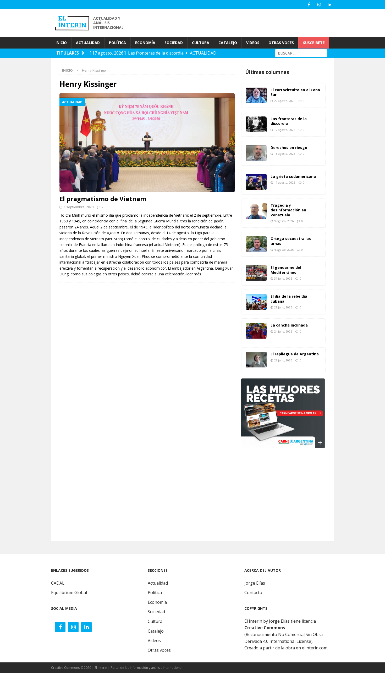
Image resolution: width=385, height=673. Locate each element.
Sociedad (156, 612)
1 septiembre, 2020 (79, 207)
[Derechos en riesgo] (256, 153)
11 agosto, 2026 (284, 182)
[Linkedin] (329, 4)
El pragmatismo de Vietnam (102, 198)
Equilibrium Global (69, 592)
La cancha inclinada (289, 325)
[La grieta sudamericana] (256, 182)
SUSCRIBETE (314, 42)
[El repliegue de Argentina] (256, 359)
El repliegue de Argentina (295, 353)
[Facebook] (309, 4)
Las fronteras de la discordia (289, 121)
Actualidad (158, 583)
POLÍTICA (117, 42)
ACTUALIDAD (88, 42)
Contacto (253, 592)
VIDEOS (252, 42)
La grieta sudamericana (293, 176)
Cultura (155, 621)
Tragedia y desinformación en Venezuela (288, 210)
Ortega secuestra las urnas (291, 241)
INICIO (61, 42)
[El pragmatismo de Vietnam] (147, 142)
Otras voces (159, 650)
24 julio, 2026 (283, 331)
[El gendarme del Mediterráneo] (256, 273)
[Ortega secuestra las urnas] (256, 244)
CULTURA (200, 42)
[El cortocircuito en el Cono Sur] (256, 95)
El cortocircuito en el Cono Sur (295, 92)
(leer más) (193, 273)
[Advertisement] (239, 22)
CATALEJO (227, 42)
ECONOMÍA (145, 42)
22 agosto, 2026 (284, 101)
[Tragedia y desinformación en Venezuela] (256, 211)
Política (155, 592)
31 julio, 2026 (283, 278)
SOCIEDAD (173, 42)
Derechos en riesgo (289, 147)
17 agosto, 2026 (284, 130)
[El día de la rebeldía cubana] (256, 302)
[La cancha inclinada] (256, 331)
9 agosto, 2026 (284, 221)
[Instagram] (319, 4)
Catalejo (156, 631)
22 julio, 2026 (283, 360)
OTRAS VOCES (281, 42)
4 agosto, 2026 (284, 250)
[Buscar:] (301, 52)
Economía (157, 602)
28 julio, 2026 (283, 307)
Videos (154, 640)
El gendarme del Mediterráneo (286, 270)
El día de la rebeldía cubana (289, 298)
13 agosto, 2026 (284, 154)
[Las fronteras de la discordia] (256, 124)
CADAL (57, 583)
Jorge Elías (254, 583)
